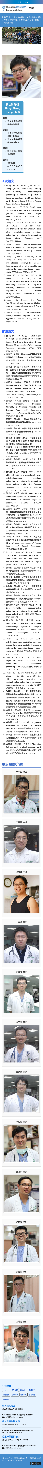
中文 (19, 2)
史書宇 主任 (21, 822)
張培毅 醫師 (21, 1322)
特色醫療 (6, 1394)
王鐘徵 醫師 (21, 922)
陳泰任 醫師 (21, 1022)
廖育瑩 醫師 (21, 972)
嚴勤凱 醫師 (21, 1072)
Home (6, 1390)
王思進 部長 (21, 772)
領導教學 (15, 1394)
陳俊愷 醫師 (21, 1272)
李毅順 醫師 (21, 1122)
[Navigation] (32, 7)
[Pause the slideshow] (34, 35)
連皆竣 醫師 (21, 1222)
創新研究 (23, 1394)
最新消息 (23, 1390)
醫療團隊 (32, 1394)
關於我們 (15, 1390)
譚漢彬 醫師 (21, 1172)
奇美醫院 (6, 1399)
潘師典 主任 (21, 872)
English (25, 2)
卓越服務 (32, 1390)
